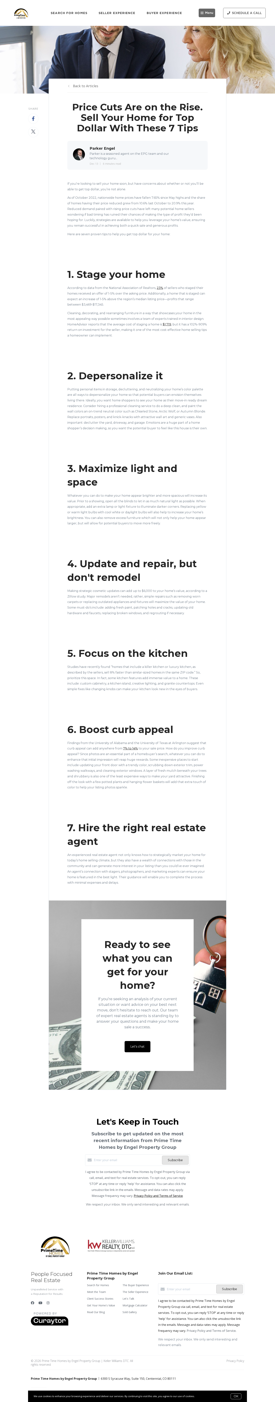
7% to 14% (130, 748)
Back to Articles (85, 86)
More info (200, 1396)
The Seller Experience (135, 1292)
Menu (209, 12)
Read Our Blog (96, 1312)
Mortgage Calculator (135, 1305)
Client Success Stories (100, 1298)
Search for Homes (69, 13)
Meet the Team (96, 1292)
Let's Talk (128, 1298)
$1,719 (167, 324)
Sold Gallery (130, 1312)
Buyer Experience (164, 13)
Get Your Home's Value (101, 1305)
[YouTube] (40, 1303)
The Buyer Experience (136, 1285)
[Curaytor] (49, 1324)
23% (160, 288)
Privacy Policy (235, 1361)
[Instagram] (48, 1303)
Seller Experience (117, 13)
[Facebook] (32, 1303)
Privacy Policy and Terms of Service (158, 1196)
